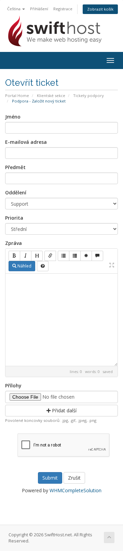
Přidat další (64, 410)
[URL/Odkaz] (50, 256)
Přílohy (13, 385)
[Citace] (97, 256)
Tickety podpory (88, 95)
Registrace (62, 8)
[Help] (43, 266)
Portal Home (17, 95)
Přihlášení (39, 8)
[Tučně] (14, 256)
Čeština (14, 8)
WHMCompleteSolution (75, 490)
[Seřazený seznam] (75, 256)
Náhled (23, 266)
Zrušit (74, 477)
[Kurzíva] (25, 256)
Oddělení (15, 192)
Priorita (14, 218)
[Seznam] (63, 256)
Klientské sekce (51, 95)
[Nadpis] (37, 256)
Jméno (12, 116)
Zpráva (13, 243)
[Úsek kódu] (86, 256)
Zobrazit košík (100, 9)
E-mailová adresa (26, 142)
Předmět (15, 167)
